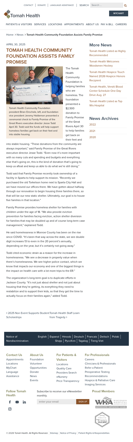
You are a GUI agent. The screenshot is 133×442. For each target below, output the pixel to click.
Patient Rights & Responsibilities (93, 433)
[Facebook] (10, 402)
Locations (55, 24)
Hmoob (66, 336)
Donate (42, 5)
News (20, 34)
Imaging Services (95, 384)
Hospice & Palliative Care (100, 380)
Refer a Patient (94, 368)
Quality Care (64, 368)
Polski (115, 336)
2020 (92, 137)
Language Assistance (62, 5)
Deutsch (79, 336)
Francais (92, 336)
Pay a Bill (107, 24)
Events (34, 380)
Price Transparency (67, 381)
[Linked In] (24, 402)
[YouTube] (17, 402)
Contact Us (14, 355)
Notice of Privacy (68, 433)
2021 (92, 131)
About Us (92, 24)
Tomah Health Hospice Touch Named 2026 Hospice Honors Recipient (107, 76)
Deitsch (104, 336)
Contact (28, 5)
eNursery (61, 377)
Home (10, 34)
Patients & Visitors (19, 24)
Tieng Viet (97, 341)
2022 (92, 124)
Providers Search (66, 372)
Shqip (58, 341)
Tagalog (83, 341)
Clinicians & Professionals (100, 363)
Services (40, 24)
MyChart (11, 368)
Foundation (37, 359)
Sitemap (54, 433)
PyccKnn (70, 341)
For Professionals (97, 355)
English (42, 336)
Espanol (54, 336)
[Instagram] (10, 409)
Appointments (74, 24)
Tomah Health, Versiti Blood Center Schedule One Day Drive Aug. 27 (106, 91)
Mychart (118, 13)
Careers (121, 24)
